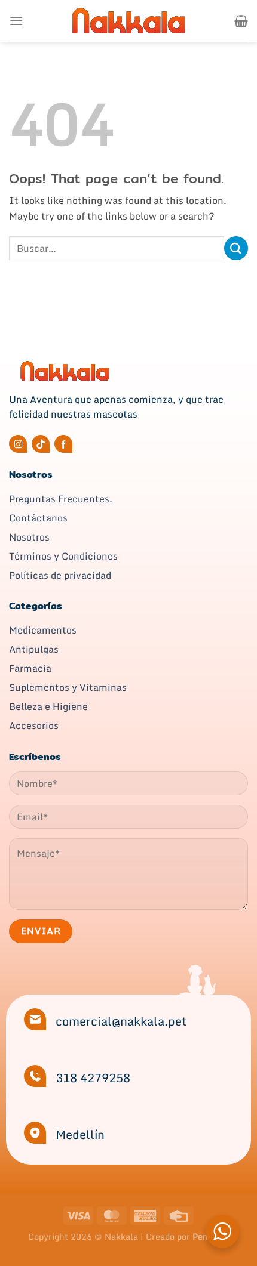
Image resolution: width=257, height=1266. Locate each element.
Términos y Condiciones (63, 556)
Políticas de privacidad (60, 575)
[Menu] (16, 20)
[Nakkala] (128, 20)
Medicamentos (43, 630)
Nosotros (29, 537)
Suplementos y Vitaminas (68, 687)
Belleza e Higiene (48, 706)
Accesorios (34, 725)
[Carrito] (241, 21)
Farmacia (30, 668)
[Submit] (236, 248)
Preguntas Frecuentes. (60, 499)
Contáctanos (38, 518)
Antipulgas (34, 649)
